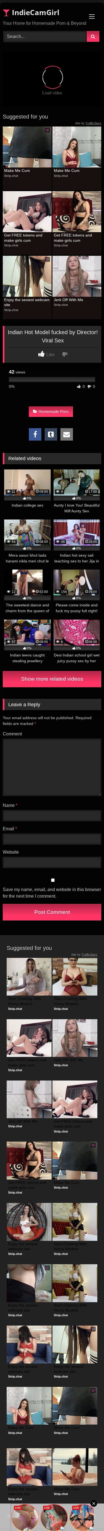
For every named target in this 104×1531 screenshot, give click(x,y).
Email (10, 828)
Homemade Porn (54, 411)
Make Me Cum (17, 170)
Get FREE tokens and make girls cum (24, 237)
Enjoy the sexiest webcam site (27, 302)
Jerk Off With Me (68, 300)
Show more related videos (52, 679)
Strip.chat (11, 175)
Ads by (88, 123)
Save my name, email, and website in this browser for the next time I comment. (52, 892)
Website (11, 852)
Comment (12, 734)
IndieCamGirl (34, 12)
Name (10, 805)
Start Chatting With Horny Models (25, 1001)
